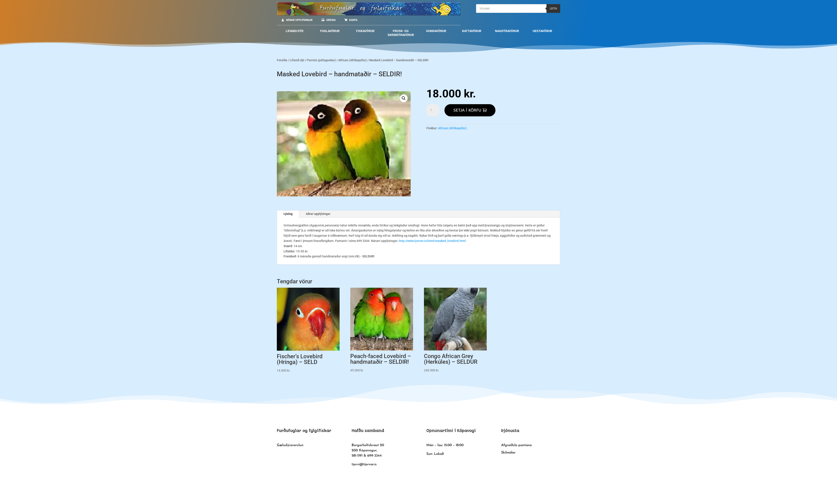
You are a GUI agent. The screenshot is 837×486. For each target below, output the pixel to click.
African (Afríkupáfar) (352, 60)
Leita (553, 8)
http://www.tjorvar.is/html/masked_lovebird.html (432, 241)
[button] (404, 98)
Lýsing (288, 214)
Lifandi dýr (297, 60)
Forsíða (282, 60)
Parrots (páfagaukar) (321, 60)
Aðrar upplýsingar (318, 214)
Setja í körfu (467, 110)
